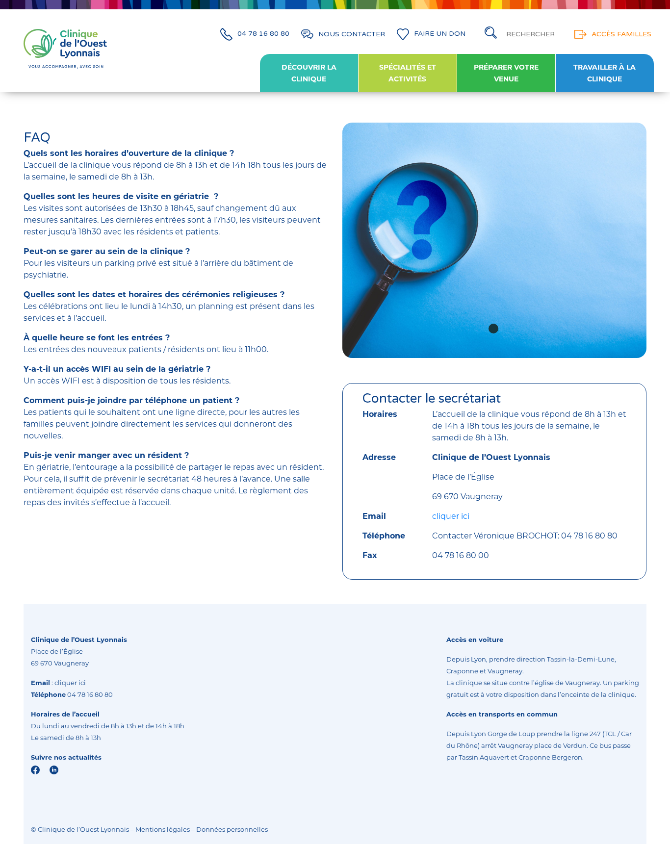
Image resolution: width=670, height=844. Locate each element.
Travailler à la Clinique (604, 73)
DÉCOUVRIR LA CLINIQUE (309, 73)
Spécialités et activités (407, 73)
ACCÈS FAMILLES (621, 34)
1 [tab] (493, 328)
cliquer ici (450, 516)
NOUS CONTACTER (351, 34)
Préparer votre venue (506, 73)
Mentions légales (162, 829)
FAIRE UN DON (439, 34)
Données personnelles (232, 829)
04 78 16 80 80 (263, 34)
